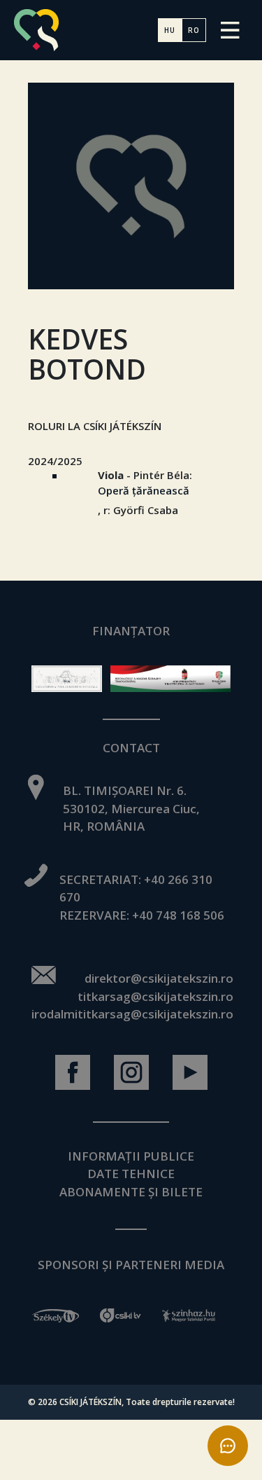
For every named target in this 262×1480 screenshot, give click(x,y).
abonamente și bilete (131, 1192)
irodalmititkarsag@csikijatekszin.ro (132, 1014)
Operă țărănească (143, 490)
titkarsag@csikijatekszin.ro (155, 996)
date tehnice (131, 1174)
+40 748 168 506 (178, 915)
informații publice (131, 1156)
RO (194, 30)
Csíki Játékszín (90, 1402)
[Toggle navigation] (230, 30)
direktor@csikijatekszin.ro (159, 978)
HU (169, 30)
